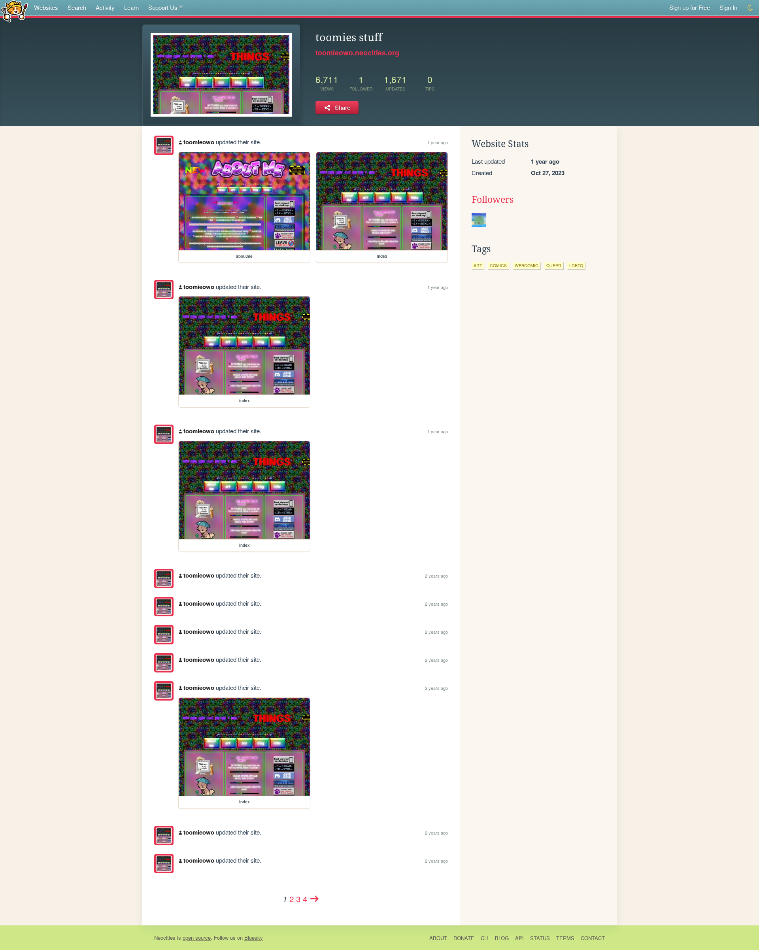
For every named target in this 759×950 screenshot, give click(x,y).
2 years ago (436, 575)
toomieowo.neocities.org (357, 52)
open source (197, 937)
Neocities (165, 937)
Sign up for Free (689, 7)
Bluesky (253, 937)
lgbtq (576, 265)
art (478, 265)
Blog (502, 938)
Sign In (728, 7)
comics (498, 265)
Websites (46, 7)
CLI (485, 938)
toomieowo (198, 142)
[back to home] (14, 11)
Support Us (162, 7)
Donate (463, 938)
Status (540, 938)
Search (77, 7)
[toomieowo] (164, 145)
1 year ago (437, 142)
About (438, 938)
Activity (105, 7)
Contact (593, 938)
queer (553, 265)
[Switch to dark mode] (750, 7)
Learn (131, 7)
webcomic (526, 265)
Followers (493, 200)
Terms (565, 938)
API (519, 938)
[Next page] (315, 899)
